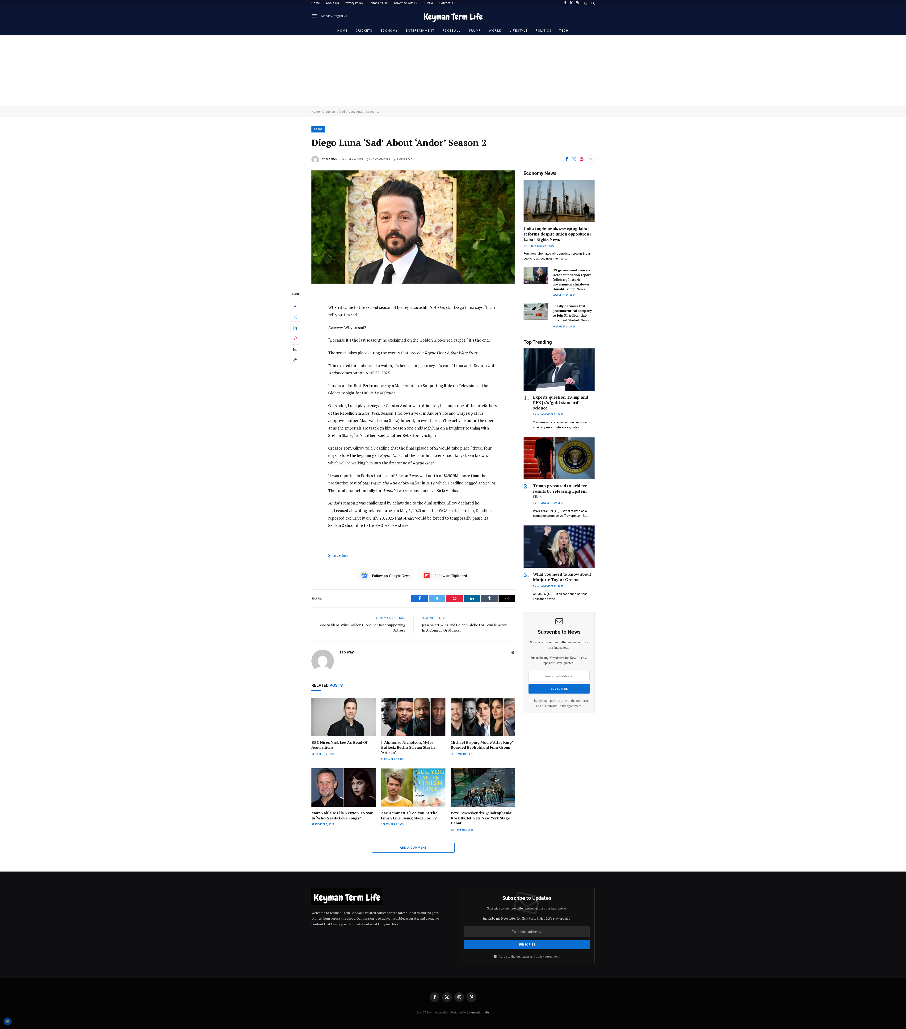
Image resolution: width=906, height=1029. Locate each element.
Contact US (447, 3)
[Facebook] (295, 306)
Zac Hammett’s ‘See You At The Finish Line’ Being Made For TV (409, 815)
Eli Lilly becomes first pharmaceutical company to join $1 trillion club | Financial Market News (572, 313)
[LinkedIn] (295, 327)
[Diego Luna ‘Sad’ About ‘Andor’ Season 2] (413, 226)
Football (452, 30)
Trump (475, 30)
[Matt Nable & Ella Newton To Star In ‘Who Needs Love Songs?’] (343, 787)
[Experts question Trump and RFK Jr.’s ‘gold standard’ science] (559, 369)
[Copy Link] (295, 359)
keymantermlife (478, 1012)
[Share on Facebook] (566, 159)
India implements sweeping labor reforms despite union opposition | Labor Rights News (557, 234)
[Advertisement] (453, 71)
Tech (563, 30)
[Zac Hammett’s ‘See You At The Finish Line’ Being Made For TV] (413, 787)
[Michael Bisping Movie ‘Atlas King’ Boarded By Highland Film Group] (483, 717)
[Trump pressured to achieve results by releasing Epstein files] (559, 458)
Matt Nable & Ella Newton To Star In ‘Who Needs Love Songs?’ (342, 815)
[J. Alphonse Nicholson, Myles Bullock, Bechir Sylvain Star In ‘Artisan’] (413, 717)
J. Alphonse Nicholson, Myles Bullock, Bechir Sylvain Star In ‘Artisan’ (408, 747)
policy (540, 957)
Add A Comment (413, 847)
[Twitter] (295, 317)
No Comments (380, 159)
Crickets (364, 30)
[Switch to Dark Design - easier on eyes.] (585, 3)
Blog (318, 129)
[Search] (593, 3)
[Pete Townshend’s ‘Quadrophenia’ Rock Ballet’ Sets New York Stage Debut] (483, 787)
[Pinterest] (295, 338)
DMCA (428, 3)
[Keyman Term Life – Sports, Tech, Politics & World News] (453, 16)
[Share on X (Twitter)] (574, 159)
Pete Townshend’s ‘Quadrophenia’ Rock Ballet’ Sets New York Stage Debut (481, 818)
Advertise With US (406, 3)
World (495, 30)
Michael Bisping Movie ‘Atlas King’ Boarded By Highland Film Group (482, 745)
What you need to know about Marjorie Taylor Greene (562, 576)
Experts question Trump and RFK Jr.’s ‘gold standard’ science (560, 402)
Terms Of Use (378, 3)
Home (315, 3)
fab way (331, 159)
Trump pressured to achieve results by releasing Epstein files (560, 491)
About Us (332, 3)
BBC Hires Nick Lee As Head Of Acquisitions (339, 745)
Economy (389, 30)
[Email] (295, 348)
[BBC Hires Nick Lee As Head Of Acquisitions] (343, 717)
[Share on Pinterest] (581, 159)
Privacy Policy (354, 3)
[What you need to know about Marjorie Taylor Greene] (559, 546)
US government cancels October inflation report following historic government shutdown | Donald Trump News (572, 279)
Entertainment (420, 30)
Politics (544, 30)
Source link (338, 555)
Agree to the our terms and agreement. (529, 957)
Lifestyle (519, 30)
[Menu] (314, 16)
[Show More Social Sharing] (591, 159)
